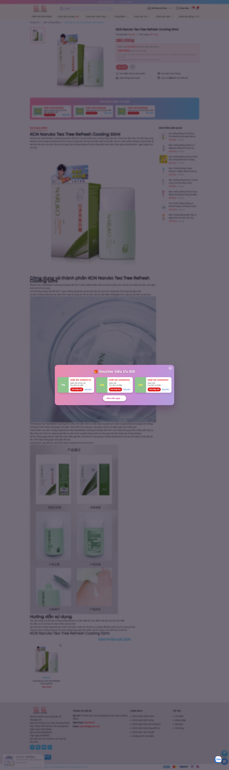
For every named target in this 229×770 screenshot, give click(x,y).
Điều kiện (88, 389)
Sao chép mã (77, 389)
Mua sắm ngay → (114, 398)
